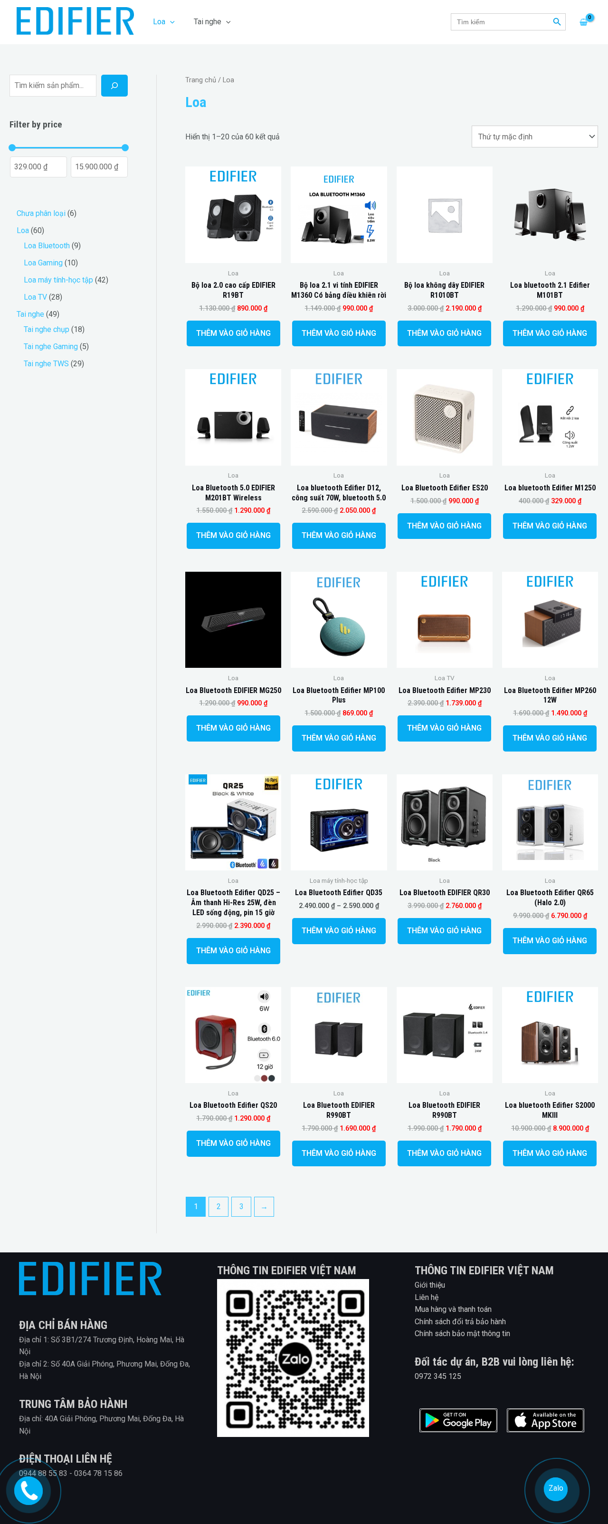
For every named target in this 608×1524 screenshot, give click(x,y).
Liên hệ (426, 1297)
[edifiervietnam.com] (27, 1489)
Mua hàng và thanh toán (453, 1309)
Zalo (556, 1488)
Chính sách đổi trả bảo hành (460, 1321)
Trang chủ (200, 80)
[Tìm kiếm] (114, 86)
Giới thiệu (430, 1285)
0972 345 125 (438, 1376)
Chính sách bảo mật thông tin (462, 1333)
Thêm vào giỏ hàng (233, 333)
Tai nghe (207, 21)
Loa (159, 21)
